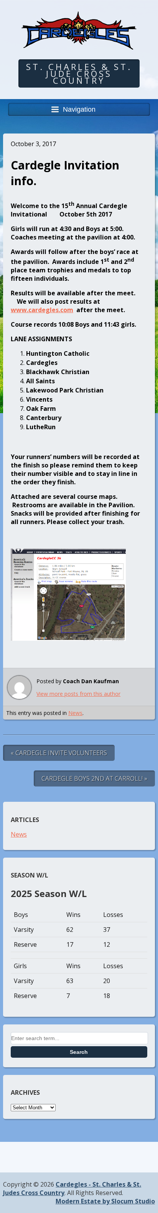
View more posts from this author (78, 693)
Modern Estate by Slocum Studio (105, 1201)
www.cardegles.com (42, 310)
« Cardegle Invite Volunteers (59, 753)
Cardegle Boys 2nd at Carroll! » (94, 778)
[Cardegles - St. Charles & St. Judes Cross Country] (79, 44)
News (75, 712)
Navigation (79, 109)
